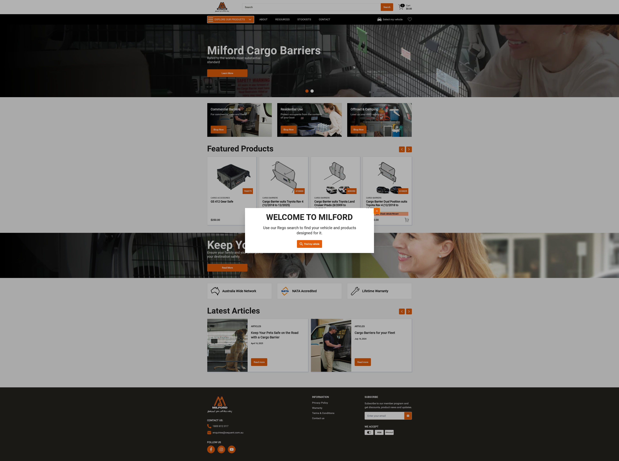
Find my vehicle (311, 244)
